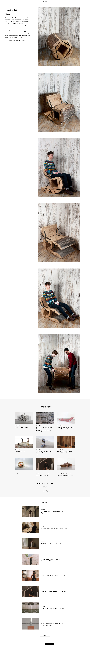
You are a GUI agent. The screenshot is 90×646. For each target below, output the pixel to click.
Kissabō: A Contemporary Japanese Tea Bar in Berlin (54, 528)
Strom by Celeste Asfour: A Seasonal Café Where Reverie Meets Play (53, 576)
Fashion (45, 486)
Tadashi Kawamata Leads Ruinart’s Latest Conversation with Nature (51, 560)
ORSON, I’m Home (20, 451)
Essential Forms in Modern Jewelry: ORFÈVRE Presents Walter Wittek (52, 624)
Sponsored (44, 557)
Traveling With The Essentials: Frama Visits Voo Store (64, 452)
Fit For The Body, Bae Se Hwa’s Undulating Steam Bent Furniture (65, 474)
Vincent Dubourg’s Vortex (21, 427)
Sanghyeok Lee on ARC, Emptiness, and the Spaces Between (45, 474)
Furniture (8, 7)
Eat (43, 526)
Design (6, 7)
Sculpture (43, 509)
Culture (44, 606)
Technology (45, 491)
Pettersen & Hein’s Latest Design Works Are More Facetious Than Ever (44, 452)
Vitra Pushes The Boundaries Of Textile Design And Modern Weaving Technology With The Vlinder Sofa (44, 430)
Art (41, 509)
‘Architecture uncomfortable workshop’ (21, 17)
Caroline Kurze (7, 14)
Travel (42, 526)
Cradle (16, 474)
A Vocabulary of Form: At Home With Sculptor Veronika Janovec (52, 544)
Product (45, 490)
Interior (45, 489)
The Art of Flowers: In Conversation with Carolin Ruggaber (53, 512)
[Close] (84, 644)
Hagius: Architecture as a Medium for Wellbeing (53, 608)
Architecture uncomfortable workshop (19, 40)
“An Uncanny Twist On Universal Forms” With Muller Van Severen (65, 428)
